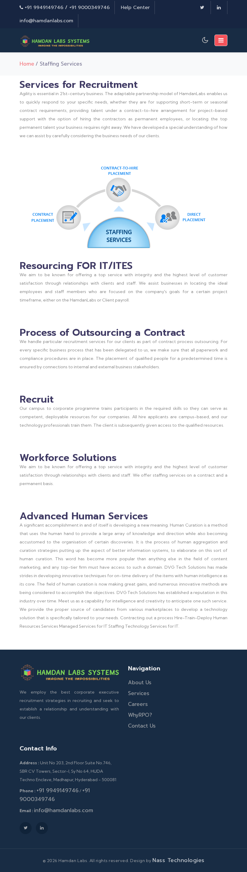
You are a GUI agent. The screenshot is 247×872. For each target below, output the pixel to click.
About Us (140, 682)
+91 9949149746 (44, 7)
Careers (138, 704)
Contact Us (142, 726)
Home (27, 64)
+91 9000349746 (89, 7)
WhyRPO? (140, 715)
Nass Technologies (178, 860)
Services (138, 693)
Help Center (135, 7)
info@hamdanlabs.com (46, 20)
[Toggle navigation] (220, 40)
